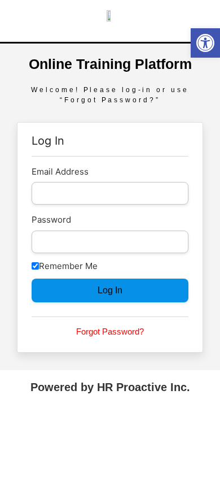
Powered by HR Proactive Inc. (110, 387)
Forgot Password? (110, 331)
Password (51, 219)
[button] (205, 43)
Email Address (60, 171)
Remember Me (68, 266)
